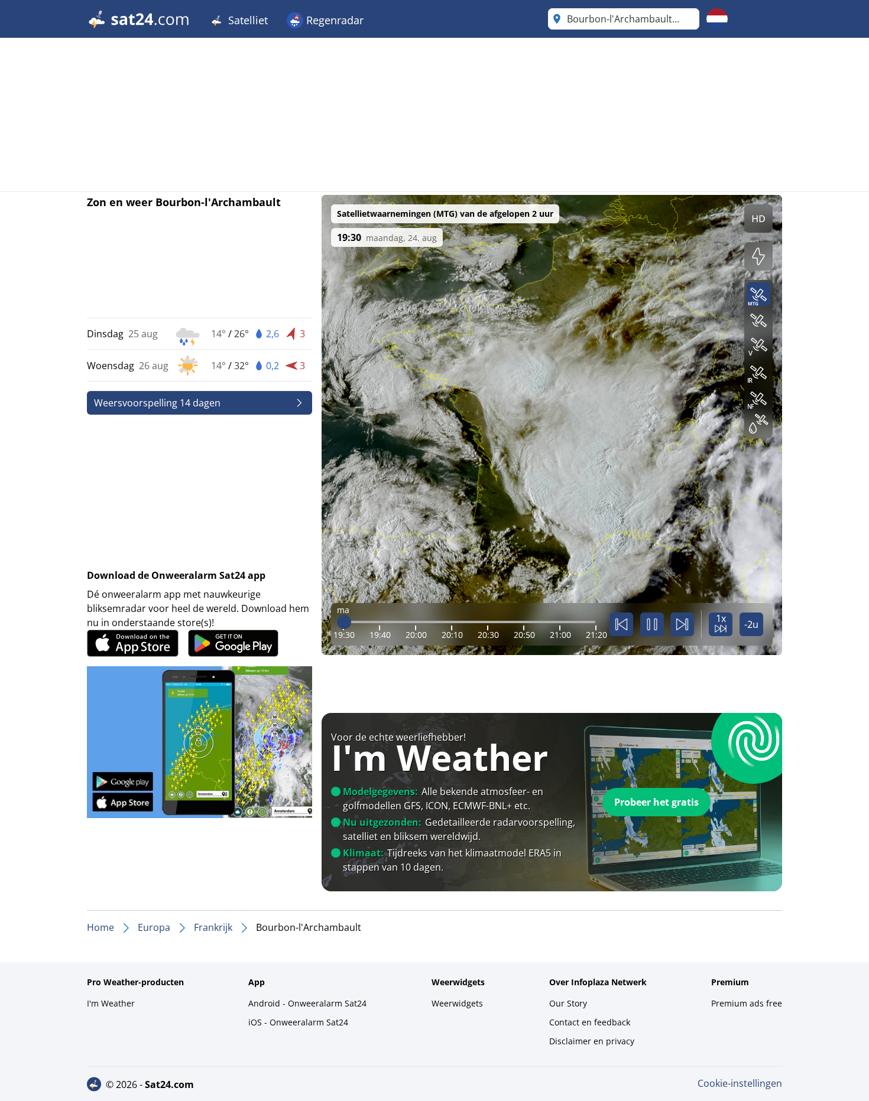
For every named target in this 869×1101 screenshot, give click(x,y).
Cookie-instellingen (740, 1083)
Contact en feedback (589, 1022)
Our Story (568, 1003)
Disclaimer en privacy (591, 1041)
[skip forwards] (682, 624)
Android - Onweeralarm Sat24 (307, 1003)
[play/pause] (652, 624)
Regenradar (333, 20)
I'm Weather (111, 1003)
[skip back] (621, 624)
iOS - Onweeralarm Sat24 (298, 1022)
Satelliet (246, 20)
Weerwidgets (457, 1003)
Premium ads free (746, 1003)
